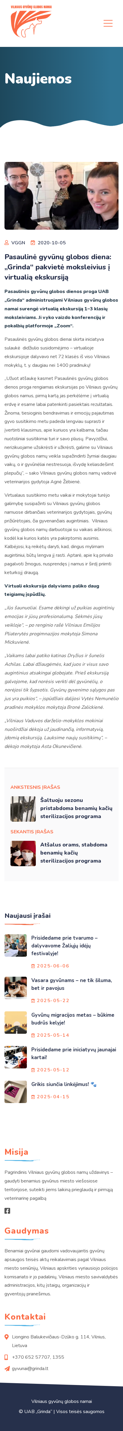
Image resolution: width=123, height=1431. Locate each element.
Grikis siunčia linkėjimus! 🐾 (64, 1084)
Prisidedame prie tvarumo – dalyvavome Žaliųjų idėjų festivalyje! (64, 946)
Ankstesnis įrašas (35, 787)
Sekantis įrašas (31, 832)
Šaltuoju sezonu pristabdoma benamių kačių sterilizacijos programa (76, 808)
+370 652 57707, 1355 (38, 1357)
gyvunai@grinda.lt (30, 1368)
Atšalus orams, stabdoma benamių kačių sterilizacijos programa (73, 852)
